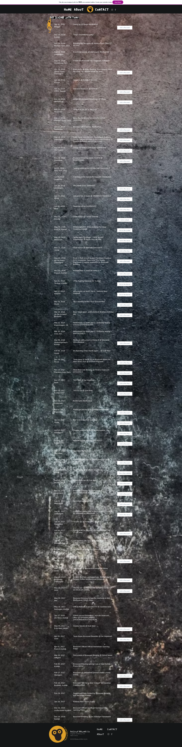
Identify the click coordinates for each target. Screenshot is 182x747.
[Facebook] (115, 10)
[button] (124, 28)
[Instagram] (112, 10)
